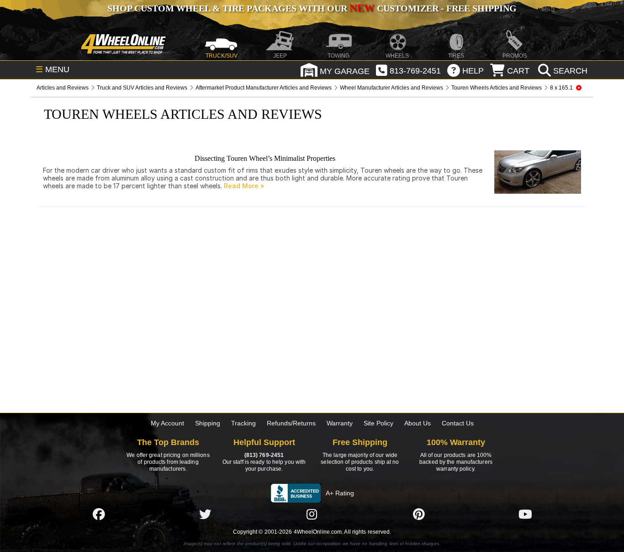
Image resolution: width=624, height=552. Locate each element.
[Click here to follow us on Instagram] (312, 514)
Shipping (207, 423)
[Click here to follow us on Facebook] (99, 514)
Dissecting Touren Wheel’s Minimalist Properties (265, 158)
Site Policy (378, 423)
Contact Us (458, 423)
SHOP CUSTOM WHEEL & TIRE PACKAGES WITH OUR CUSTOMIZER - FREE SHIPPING (312, 8)
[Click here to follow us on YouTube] (525, 514)
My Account (167, 423)
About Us (417, 423)
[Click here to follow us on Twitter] (205, 514)
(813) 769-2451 (264, 455)
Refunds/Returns (291, 423)
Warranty (340, 423)
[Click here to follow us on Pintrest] (419, 514)
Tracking (243, 423)
